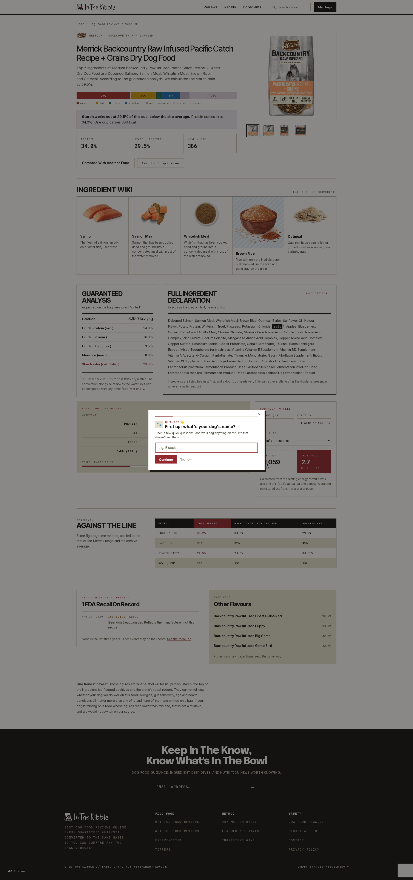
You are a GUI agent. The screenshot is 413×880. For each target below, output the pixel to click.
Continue (166, 459)
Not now (186, 459)
